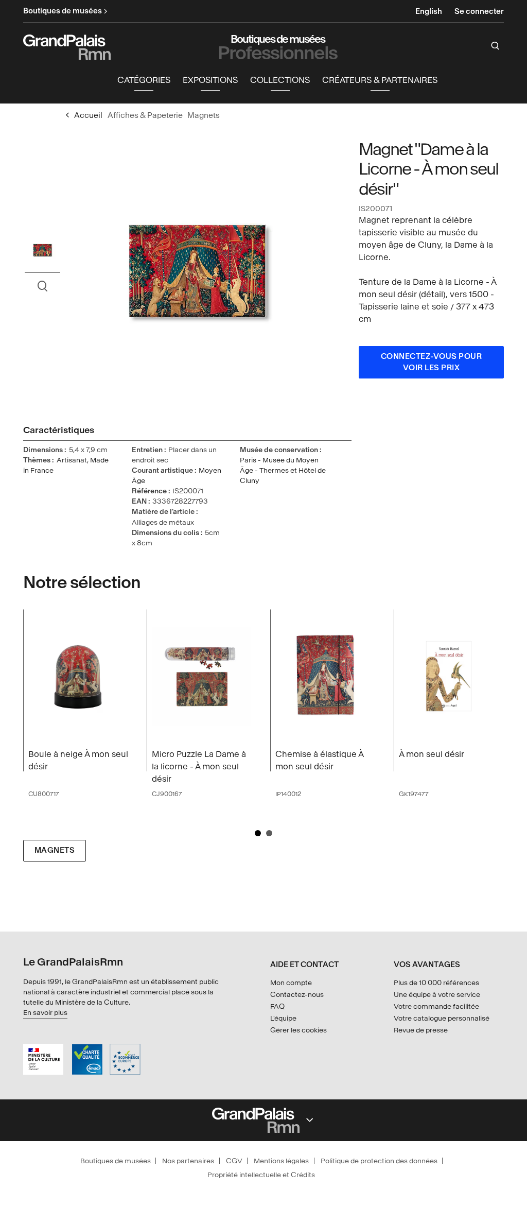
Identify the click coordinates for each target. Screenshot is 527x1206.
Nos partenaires (188, 1161)
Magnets (54, 850)
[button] (143, 80)
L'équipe (283, 1018)
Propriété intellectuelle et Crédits (261, 1174)
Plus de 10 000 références (436, 982)
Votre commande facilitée (436, 1006)
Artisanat (72, 460)
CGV (234, 1161)
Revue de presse (421, 1030)
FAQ (277, 1006)
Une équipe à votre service (437, 994)
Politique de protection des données (379, 1161)
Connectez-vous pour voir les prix (431, 362)
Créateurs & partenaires (379, 80)
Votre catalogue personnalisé (441, 1018)
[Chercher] (495, 46)
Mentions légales (281, 1161)
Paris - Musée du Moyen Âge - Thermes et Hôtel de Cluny (283, 470)
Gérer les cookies (298, 1030)
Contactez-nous (297, 994)
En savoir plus (45, 1012)
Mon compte (291, 982)
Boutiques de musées (115, 1161)
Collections (280, 80)
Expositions (210, 80)
